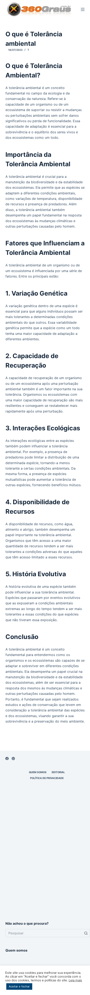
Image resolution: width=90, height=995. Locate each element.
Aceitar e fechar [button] (19, 986)
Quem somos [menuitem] (37, 772)
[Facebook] (7, 758)
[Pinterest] (13, 758)
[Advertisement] (45, 865)
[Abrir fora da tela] (83, 9)
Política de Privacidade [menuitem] (47, 778)
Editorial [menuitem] (58, 772)
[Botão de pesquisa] (86, 933)
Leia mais (75, 980)
